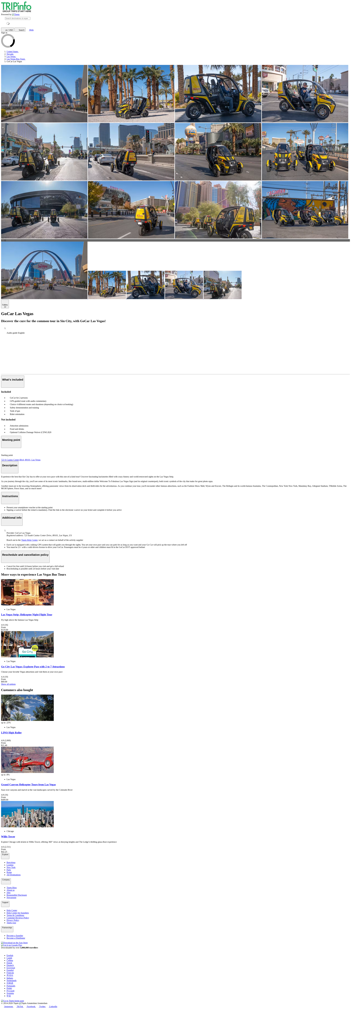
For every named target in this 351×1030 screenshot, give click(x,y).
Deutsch (10, 965)
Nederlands (11, 980)
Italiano (10, 978)
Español (10, 970)
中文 (9, 996)
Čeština (10, 960)
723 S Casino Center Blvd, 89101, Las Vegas (20, 460)
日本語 (10, 983)
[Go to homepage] (15, 14)
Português (11, 986)
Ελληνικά (11, 968)
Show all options (8, 684)
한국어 (10, 975)
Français (10, 973)
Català (9, 958)
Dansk (9, 963)
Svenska (10, 993)
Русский (10, 991)
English (10, 955)
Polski (9, 988)
